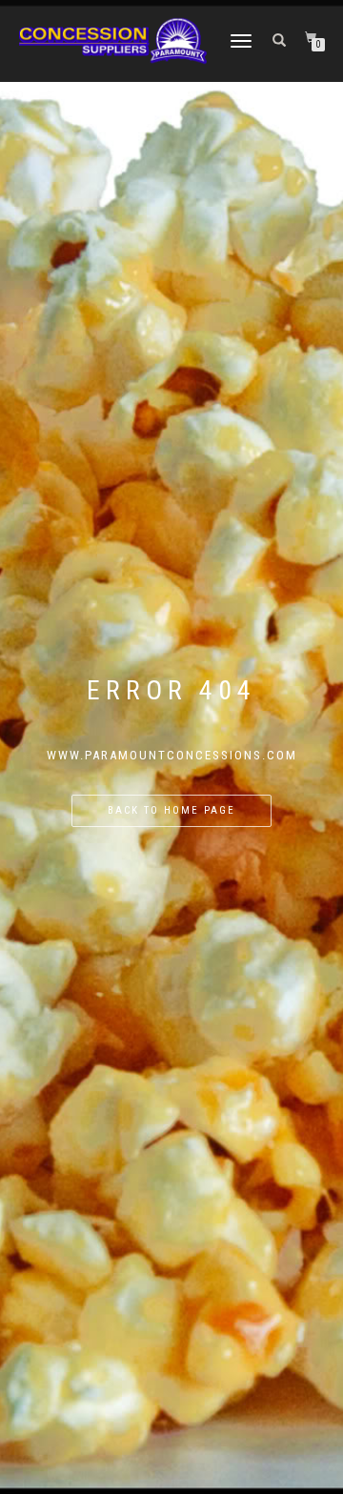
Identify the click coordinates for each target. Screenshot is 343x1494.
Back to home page (171, 810)
